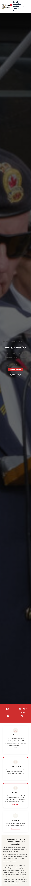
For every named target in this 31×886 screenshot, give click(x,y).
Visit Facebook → (15, 829)
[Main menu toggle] (27, 6)
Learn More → (15, 750)
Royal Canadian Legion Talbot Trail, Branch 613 (18, 6)
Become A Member (15, 369)
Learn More (15, 374)
